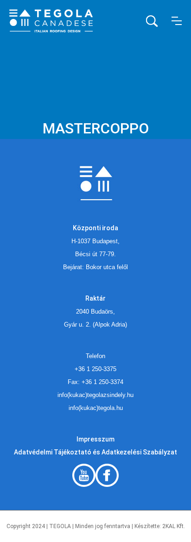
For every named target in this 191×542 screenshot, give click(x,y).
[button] (177, 21)
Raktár (95, 298)
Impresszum (95, 439)
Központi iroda (95, 228)
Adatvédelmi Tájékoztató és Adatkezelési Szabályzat (95, 452)
